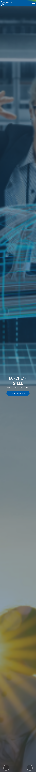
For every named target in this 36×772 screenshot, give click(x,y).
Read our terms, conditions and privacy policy (18, 411)
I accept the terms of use (18, 404)
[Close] (33, 357)
